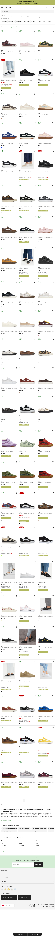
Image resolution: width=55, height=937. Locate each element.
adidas (20, 843)
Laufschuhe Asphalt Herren (10, 828)
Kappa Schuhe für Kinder (39, 831)
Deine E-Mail (16, 864)
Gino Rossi (3, 848)
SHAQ (37, 845)
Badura (3, 840)
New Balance (39, 848)
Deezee (20, 848)
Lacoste (21, 840)
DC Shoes (3, 845)
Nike (2, 843)
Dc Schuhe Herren (24, 828)
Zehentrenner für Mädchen (39, 828)
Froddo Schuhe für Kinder (9, 831)
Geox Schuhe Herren (25, 831)
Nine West (21, 845)
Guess (37, 840)
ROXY (37, 843)
